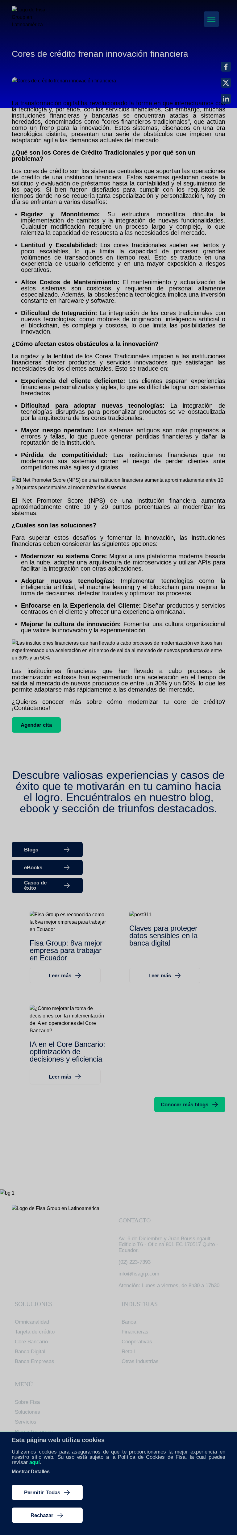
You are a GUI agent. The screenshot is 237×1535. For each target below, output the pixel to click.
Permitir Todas (42, 1492)
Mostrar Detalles (31, 1471)
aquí (34, 1462)
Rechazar (42, 1515)
